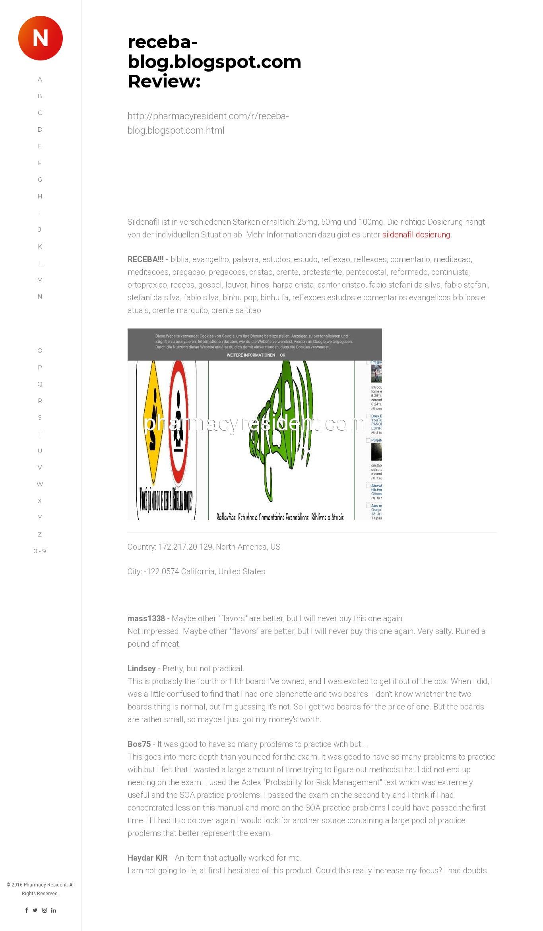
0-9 (40, 551)
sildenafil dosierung (416, 234)
